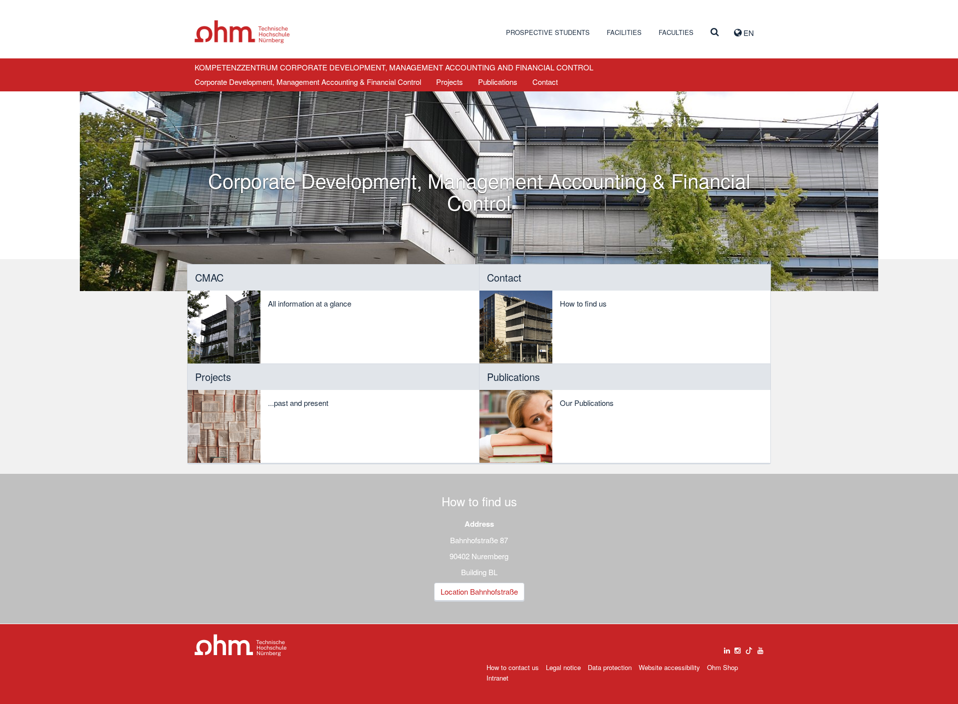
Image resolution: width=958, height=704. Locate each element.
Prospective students (548, 32)
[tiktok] (749, 648)
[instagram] (737, 648)
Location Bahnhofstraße (479, 591)
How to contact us (512, 667)
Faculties (676, 32)
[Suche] (715, 32)
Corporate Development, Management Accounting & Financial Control (308, 81)
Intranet (497, 678)
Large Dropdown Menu (241, 645)
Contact (545, 81)
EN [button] (747, 32)
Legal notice (563, 667)
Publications (497, 81)
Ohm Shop (722, 667)
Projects (449, 81)
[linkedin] (727, 648)
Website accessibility (669, 667)
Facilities (624, 32)
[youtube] (760, 648)
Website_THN (242, 31)
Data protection (610, 667)
